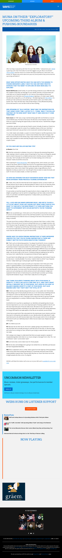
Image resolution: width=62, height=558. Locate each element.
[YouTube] (31, 533)
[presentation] (22, 518)
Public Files (40, 538)
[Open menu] (58, 6)
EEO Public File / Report (18, 538)
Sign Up (8, 389)
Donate (52, 1)
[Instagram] (33, 533)
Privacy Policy (27, 538)
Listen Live (32, 1)
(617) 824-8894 (18, 547)
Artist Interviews (47, 29)
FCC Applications (46, 538)
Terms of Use (34, 538)
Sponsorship (11, 1)
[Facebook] (28, 533)
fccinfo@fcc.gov (53, 548)
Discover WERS (54, 29)
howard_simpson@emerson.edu (30, 547)
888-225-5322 (37, 548)
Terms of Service (44, 554)
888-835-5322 (43, 548)
